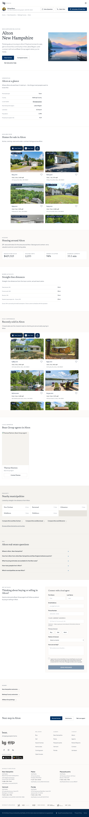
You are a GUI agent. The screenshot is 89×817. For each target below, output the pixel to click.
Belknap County (22, 15)
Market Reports (76, 742)
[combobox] (66, 621)
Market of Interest (53, 637)
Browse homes (56, 718)
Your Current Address (57, 618)
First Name (51, 595)
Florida (55, 750)
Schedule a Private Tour (78, 9)
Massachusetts (57, 742)
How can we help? (53, 644)
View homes (8, 57)
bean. (4, 732)
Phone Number (52, 610)
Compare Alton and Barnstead (35, 521)
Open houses (39, 754)
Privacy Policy (78, 813)
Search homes (39, 742)
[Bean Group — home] (7, 3)
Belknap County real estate (11, 694)
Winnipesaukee (37, 101)
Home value (38, 746)
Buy (51, 632)
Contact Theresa (19, 475)
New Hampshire (11, 15)
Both (65, 632)
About (73, 735)
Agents (74, 739)
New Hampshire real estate (11, 689)
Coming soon (39, 750)
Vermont (55, 746)
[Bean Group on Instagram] (8, 750)
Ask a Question (48, 9)
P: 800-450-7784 (65, 779)
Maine (55, 739)
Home (3, 15)
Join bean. (74, 750)
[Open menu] (86, 3)
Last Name (70, 595)
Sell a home (68, 718)
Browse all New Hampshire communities (13, 526)
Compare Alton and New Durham (12, 521)
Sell (58, 632)
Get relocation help (10, 63)
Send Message (66, 667)
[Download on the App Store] (6, 757)
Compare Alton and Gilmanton (57, 521)
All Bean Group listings (9, 699)
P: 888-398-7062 (7, 781)
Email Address (52, 602)
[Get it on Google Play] (18, 757)
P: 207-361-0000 (36, 779)
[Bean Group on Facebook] (4, 750)
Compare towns (22, 57)
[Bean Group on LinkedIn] (13, 750)
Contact (74, 746)
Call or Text (62, 9)
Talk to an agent (80, 718)
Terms (85, 813)
